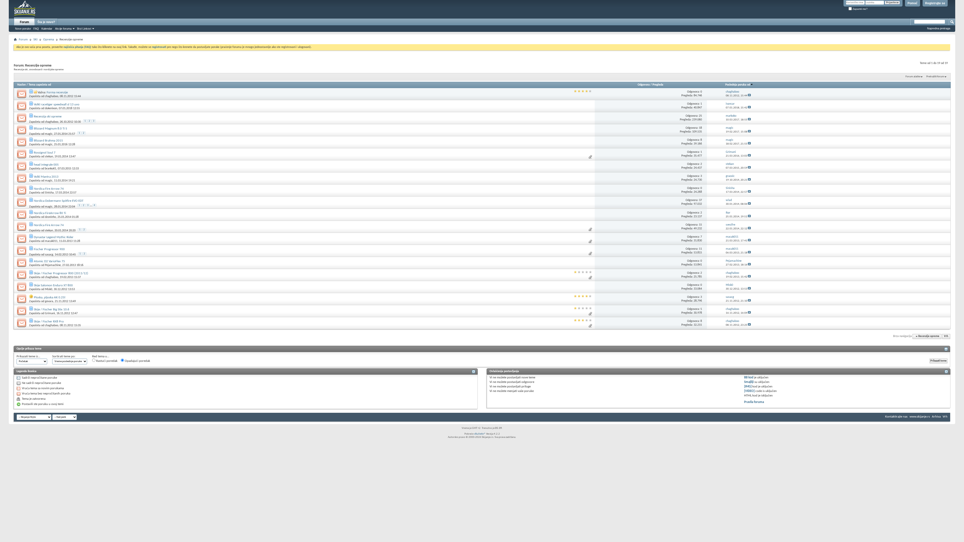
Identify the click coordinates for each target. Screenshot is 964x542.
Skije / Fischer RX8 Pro (49, 321)
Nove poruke (23, 28)
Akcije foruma (63, 28)
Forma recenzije (57, 92)
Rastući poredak (106, 361)
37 (700, 200)
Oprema (48, 39)
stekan (49, 156)
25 (700, 115)
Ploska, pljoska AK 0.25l (49, 297)
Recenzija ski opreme (48, 116)
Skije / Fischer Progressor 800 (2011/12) (61, 273)
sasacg (49, 254)
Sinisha (49, 192)
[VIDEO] (749, 391)
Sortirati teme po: (63, 356)
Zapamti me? (860, 9)
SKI (35, 39)
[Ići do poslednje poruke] (749, 95)
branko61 (50, 168)
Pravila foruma (754, 402)
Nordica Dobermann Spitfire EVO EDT (58, 200)
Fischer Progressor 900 (49, 249)
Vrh (946, 336)
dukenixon (51, 108)
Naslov (21, 84)
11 (700, 248)
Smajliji (749, 382)
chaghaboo (51, 96)
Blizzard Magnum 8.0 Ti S (50, 128)
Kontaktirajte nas (896, 416)
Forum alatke (913, 76)
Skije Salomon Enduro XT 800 (53, 285)
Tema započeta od (40, 84)
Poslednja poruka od (737, 84)
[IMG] (748, 386)
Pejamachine (53, 265)
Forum (24, 22)
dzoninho (50, 217)
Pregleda (657, 84)
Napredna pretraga (938, 28)
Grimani (50, 313)
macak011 (51, 241)
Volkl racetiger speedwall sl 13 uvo (56, 104)
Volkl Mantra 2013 (46, 176)
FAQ (36, 28)
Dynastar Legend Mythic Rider (54, 237)
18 (700, 127)
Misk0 (48, 289)
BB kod (748, 377)
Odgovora (644, 84)
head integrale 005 (46, 164)
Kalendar (46, 28)
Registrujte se (935, 3)
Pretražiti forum (935, 76)
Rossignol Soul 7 (44, 152)
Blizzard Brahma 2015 (48, 140)
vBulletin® (480, 434)
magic (48, 134)
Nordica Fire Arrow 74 (49, 188)
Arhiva (936, 416)
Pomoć (913, 3)
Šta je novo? (46, 22)
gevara (49, 301)
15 (700, 224)
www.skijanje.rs (920, 416)
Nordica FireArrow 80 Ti (50, 213)
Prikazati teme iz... (28, 356)
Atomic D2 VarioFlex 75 (49, 261)
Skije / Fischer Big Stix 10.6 (51, 309)
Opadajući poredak (137, 361)
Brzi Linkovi (84, 28)
